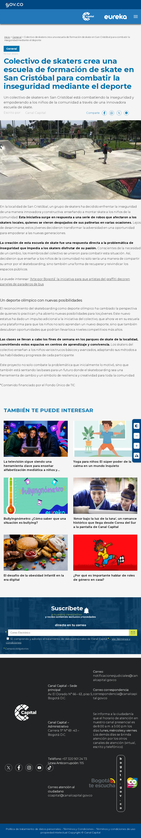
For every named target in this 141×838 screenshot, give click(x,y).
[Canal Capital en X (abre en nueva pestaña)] (8, 770)
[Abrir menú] (136, 17)
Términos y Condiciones (78, 829)
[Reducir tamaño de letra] (136, 435)
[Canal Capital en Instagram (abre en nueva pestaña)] (29, 770)
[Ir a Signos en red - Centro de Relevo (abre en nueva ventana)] (136, 455)
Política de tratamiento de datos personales (33, 829)
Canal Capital (35, 113)
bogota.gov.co (121, 783)
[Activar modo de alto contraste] (136, 425)
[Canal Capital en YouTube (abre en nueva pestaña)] (39, 770)
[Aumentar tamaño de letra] (136, 445)
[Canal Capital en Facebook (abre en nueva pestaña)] (19, 770)
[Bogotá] (102, 783)
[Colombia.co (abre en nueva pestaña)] (132, 783)
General (11, 48)
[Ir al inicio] (25, 713)
